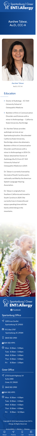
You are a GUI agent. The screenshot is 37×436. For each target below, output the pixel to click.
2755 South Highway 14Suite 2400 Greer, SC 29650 (14, 379)
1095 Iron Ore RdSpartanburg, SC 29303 (14, 323)
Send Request (18, 294)
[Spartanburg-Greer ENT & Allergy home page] (18, 5)
